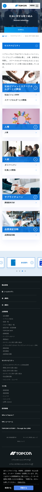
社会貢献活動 (7, 376)
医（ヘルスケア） (8, 291)
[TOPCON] (21, 6)
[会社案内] (21, 262)
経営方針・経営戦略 (9, 328)
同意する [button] (23, 488)
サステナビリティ (16, 36)
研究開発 (6, 351)
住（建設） (5, 305)
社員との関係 (10, 170)
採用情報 (5, 408)
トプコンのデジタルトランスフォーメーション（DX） (21, 345)
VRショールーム (7, 422)
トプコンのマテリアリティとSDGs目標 (16, 365)
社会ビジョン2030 (12, 95)
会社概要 (6, 316)
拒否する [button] (8, 488)
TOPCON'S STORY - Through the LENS (16, 428)
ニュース (6, 396)
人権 (6, 132)
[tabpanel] (21, 262)
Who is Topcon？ (8, 415)
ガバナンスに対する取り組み (12, 342)
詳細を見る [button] (21, 482)
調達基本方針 (10, 203)
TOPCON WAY (8, 330)
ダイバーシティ (11, 165)
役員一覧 (6, 322)
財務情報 (6, 333)
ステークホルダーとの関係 (15, 100)
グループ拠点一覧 (9, 325)
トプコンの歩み (8, 319)
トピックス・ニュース (10, 379)
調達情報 (6, 348)
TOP (5, 36)
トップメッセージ (9, 336)
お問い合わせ (7, 402)
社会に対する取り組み (10, 371)
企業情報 (5, 311)
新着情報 (6, 390)
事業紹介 (6, 339)
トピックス (6, 399)
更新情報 (6, 393)
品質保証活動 (10, 235)
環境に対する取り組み (10, 368)
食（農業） (5, 298)
